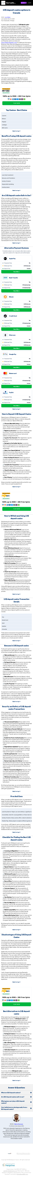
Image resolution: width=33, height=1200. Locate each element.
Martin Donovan (18, 1124)
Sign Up (24, 2)
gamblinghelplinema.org (10, 1171)
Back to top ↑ (16, 131)
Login (29, 2)
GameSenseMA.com (22, 1174)
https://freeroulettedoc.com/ (9, 42)
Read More (17, 271)
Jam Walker (7, 17)
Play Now (16, 103)
